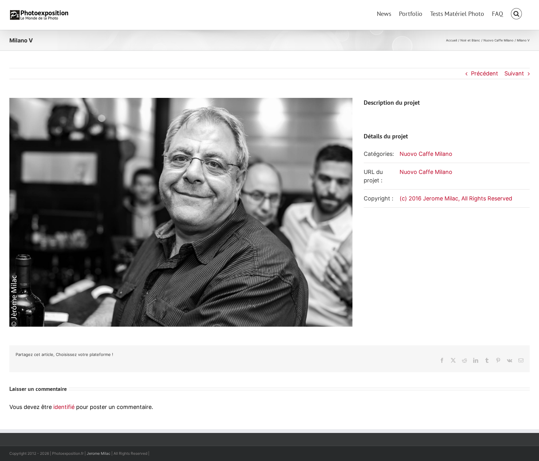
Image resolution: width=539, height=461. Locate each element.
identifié (64, 407)
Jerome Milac (98, 453)
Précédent (484, 73)
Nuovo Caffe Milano (426, 154)
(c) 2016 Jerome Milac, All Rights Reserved (456, 198)
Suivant (514, 73)
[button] (516, 13)
